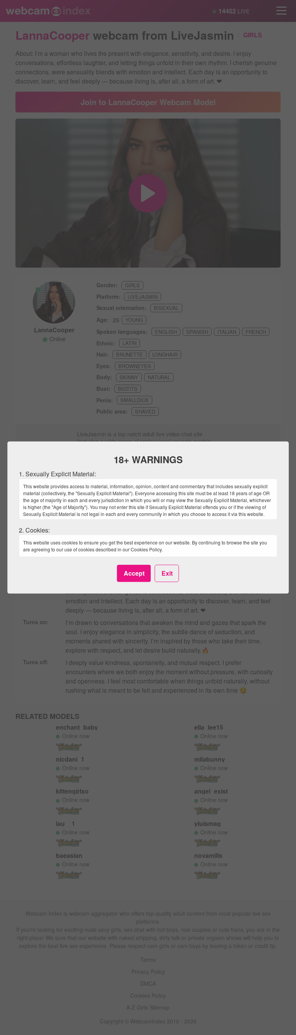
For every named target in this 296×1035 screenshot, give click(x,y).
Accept (134, 573)
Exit (167, 573)
